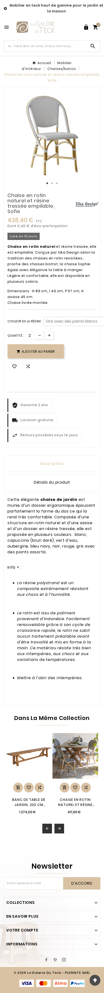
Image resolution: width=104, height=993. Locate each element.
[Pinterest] (55, 959)
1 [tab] (47, 183)
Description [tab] (52, 463)
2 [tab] (52, 183)
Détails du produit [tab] (52, 482)
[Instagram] (63, 959)
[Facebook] (46, 959)
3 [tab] (56, 183)
